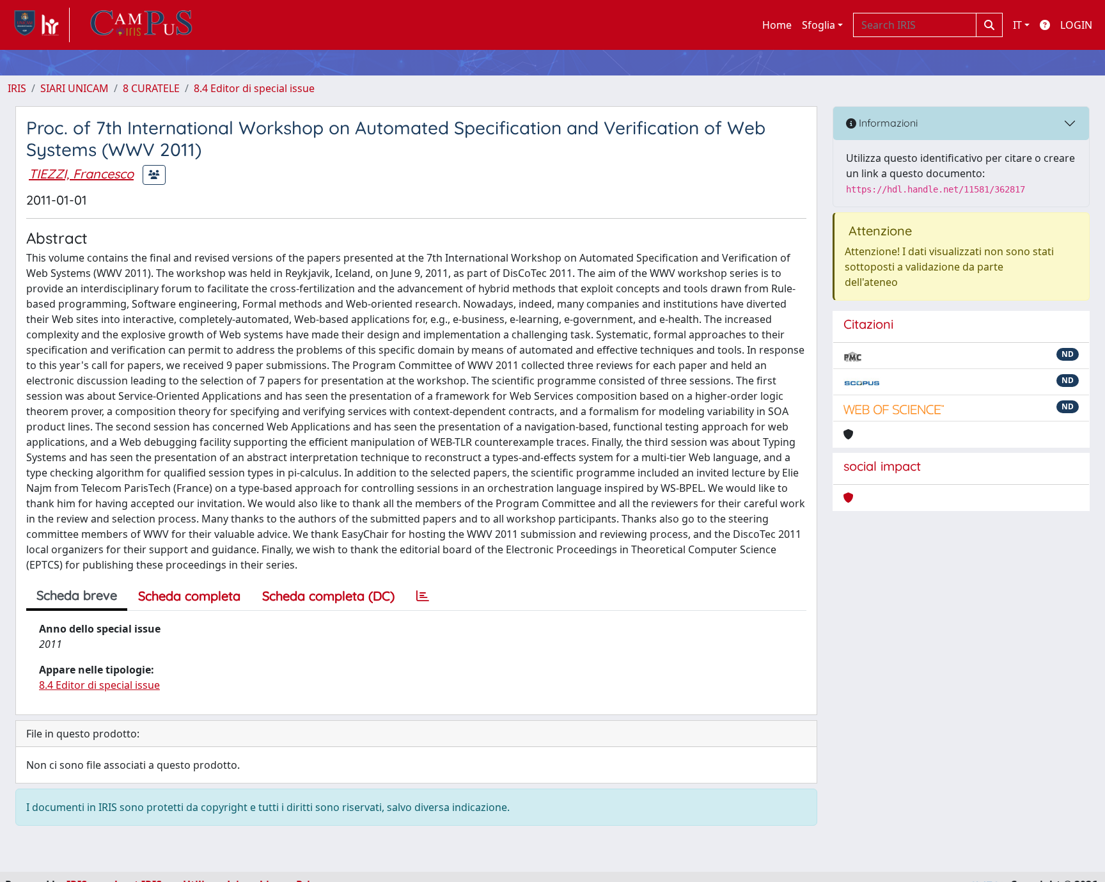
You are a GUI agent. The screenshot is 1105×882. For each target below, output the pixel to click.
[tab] (422, 596)
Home (777, 25)
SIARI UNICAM (74, 88)
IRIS (17, 88)
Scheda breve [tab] (76, 595)
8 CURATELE (151, 88)
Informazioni (887, 122)
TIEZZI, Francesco (81, 174)
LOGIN (1076, 25)
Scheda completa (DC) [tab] (328, 596)
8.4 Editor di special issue (254, 88)
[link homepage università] (141, 25)
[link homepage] (39, 25)
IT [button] (1017, 25)
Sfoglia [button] (818, 25)
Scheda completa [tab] (189, 596)
